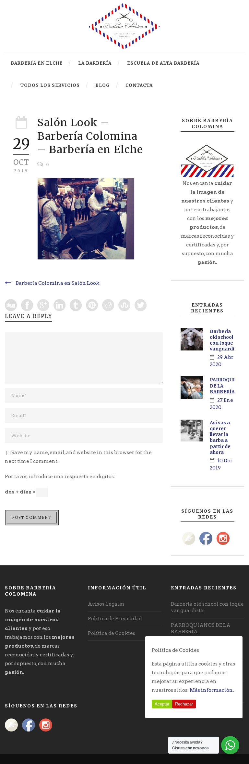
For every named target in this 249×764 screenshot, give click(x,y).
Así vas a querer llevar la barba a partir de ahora (220, 437)
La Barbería (95, 63)
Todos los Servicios (50, 85)
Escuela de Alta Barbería (163, 63)
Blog (102, 85)
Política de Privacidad (115, 619)
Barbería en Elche (37, 63)
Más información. (212, 690)
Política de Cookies (111, 633)
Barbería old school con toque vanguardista (226, 340)
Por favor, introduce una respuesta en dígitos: (60, 477)
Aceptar (162, 704)
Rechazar (184, 704)
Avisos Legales (106, 604)
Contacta (139, 85)
